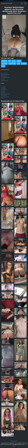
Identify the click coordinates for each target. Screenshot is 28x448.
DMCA (14, 446)
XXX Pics (3, 91)
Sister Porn (22, 0)
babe (13, 61)
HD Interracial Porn (5, 77)
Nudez (2, 98)
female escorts (14, 441)
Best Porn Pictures (5, 97)
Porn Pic (3, 79)
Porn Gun (17, 0)
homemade (12, 63)
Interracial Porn (4, 80)
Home (3, 0)
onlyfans (23, 63)
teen (3, 66)
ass (9, 61)
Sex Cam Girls (4, 73)
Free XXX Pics (4, 95)
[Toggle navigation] (25, 3)
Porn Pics (3, 92)
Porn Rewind (4, 89)
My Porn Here (4, 76)
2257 (25, 444)
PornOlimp (3, 88)
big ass (19, 61)
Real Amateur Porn (5, 94)
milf (18, 63)
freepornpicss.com (6, 3)
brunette (4, 63)
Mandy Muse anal (5, 74)
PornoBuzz (3, 87)
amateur (4, 61)
